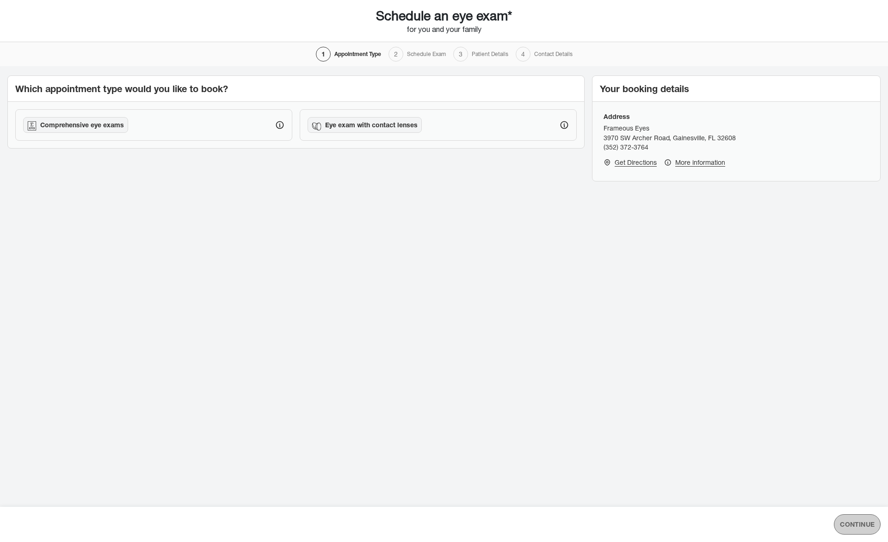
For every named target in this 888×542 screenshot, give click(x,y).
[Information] (279, 125)
